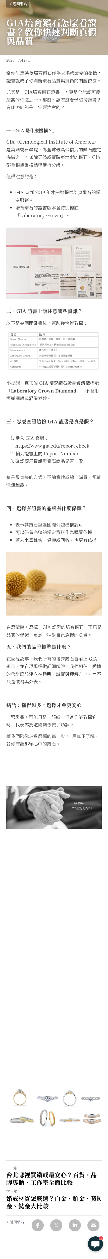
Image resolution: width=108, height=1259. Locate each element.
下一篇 (11, 1191)
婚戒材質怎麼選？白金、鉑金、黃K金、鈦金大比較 (53, 1202)
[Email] (93, 1225)
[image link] (54, 1105)
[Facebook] (38, 1225)
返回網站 (20, 4)
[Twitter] (56, 1225)
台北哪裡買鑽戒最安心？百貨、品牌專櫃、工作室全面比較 (51, 1178)
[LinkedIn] (75, 1225)
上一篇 (11, 1167)
